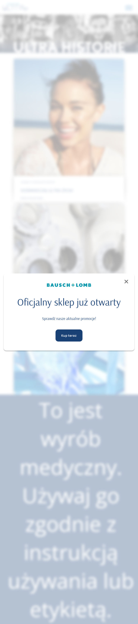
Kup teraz (69, 335)
